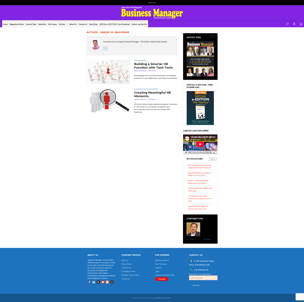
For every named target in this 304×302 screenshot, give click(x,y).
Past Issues (52, 24)
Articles (62, 24)
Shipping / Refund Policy (130, 275)
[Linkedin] (94, 282)
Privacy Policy (126, 264)
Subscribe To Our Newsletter (200, 274)
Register (158, 268)
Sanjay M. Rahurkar (140, 71)
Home (5, 24)
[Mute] (210, 152)
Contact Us (82, 24)
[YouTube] (103, 282)
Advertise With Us (162, 260)
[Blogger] (107, 282)
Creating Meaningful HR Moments (152, 94)
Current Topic (31, 24)
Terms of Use (126, 268)
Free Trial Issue (161, 264)
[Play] (186, 152)
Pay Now (162, 279)
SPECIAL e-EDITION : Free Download (115, 24)
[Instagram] (112, 282)
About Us (73, 24)
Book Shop (93, 24)
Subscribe (42, 24)
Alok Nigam (204, 239)
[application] (200, 144)
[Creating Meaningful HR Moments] (108, 100)
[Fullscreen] (214, 152)
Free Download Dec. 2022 (164, 275)
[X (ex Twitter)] (98, 282)
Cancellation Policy (128, 271)
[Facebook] (89, 282)
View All (212, 159)
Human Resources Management (146, 89)
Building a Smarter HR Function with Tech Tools (153, 65)
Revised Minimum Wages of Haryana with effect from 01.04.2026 (198, 201)
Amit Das (190, 239)
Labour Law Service (139, 24)
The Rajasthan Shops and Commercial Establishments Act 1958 (199, 190)
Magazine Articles (16, 24)
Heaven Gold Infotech (163, 298)
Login (157, 271)
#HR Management (140, 60)
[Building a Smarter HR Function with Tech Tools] (108, 72)
